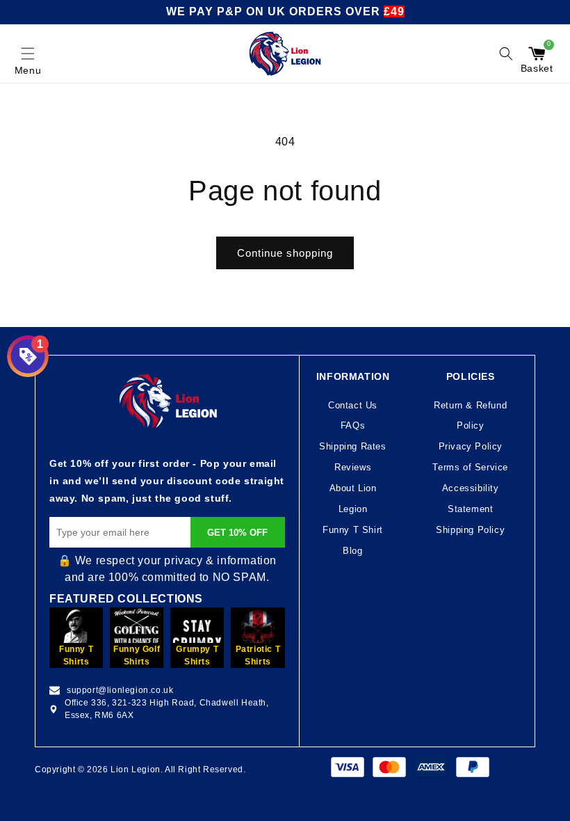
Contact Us (352, 405)
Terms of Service (470, 467)
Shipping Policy (470, 530)
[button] (28, 53)
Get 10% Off (237, 532)
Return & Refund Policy (470, 415)
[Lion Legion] (285, 53)
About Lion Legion (353, 498)
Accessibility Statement (470, 498)
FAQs (353, 425)
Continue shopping (285, 253)
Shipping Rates (352, 446)
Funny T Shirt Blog (353, 540)
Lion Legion (136, 769)
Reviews (352, 467)
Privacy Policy (471, 446)
